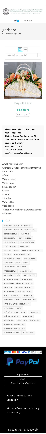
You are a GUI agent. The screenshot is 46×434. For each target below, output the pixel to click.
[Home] (3, 33)
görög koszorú (10, 246)
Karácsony (24, 246)
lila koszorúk (29, 259)
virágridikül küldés (12, 316)
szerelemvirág (29, 275)
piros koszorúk (10, 271)
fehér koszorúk (10, 242)
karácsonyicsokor (11, 250)
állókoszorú (28, 333)
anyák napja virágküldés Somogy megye (20, 230)
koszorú (7, 255)
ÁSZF (22, 378)
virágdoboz (27, 296)
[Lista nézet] (26, 49)
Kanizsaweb (30, 429)
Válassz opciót (22, 115)
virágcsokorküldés (12, 296)
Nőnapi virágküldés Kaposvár (16, 267)
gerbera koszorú (27, 242)
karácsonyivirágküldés (31, 250)
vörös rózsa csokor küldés (28, 320)
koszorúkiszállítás (22, 255)
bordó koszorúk (10, 234)
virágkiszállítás (29, 300)
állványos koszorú (11, 333)
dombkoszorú (9, 238)
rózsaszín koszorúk (12, 275)
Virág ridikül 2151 (23, 103)
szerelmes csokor (11, 279)
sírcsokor (8, 288)
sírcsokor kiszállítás (23, 288)
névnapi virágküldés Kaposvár (16, 263)
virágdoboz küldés (11, 300)
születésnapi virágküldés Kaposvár (18, 283)
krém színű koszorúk (12, 259)
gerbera (18, 33)
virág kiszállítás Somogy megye (16, 304)
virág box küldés (24, 292)
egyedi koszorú (25, 238)
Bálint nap (25, 234)
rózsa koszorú (26, 271)
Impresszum (22, 374)
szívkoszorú (27, 279)
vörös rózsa (9, 320)
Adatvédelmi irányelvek (23, 383)
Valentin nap (9, 292)
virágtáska (27, 316)
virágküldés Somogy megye (15, 312)
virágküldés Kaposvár (13, 308)
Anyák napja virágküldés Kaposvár (18, 226)
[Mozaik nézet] (20, 49)
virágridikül (34, 312)
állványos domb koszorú (14, 325)
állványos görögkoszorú (14, 329)
